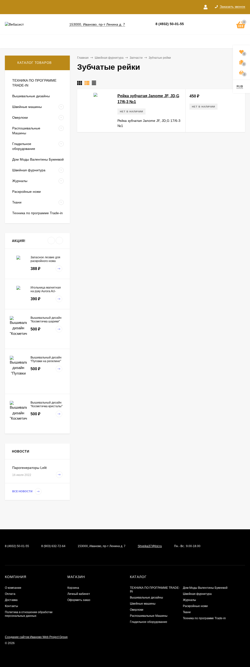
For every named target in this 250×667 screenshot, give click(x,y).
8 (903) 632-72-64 (53, 546)
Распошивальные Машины (148, 616)
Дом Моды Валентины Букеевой (205, 588)
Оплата (10, 594)
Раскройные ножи (195, 606)
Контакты (11, 606)
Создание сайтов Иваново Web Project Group (36, 637)
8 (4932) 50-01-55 (170, 24)
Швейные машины (143, 603)
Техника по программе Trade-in (204, 618)
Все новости (22, 491)
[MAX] (8, 554)
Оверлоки (136, 609)
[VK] (193, 24)
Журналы (189, 600)
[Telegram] (201, 24)
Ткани (187, 612)
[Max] (209, 24)
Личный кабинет (78, 594)
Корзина (73, 588)
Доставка (11, 600)
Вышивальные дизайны (146, 597)
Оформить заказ (78, 600)
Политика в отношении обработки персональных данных (28, 614)
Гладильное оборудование (148, 622)
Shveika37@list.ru (150, 546)
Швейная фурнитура (197, 594)
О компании (13, 588)
